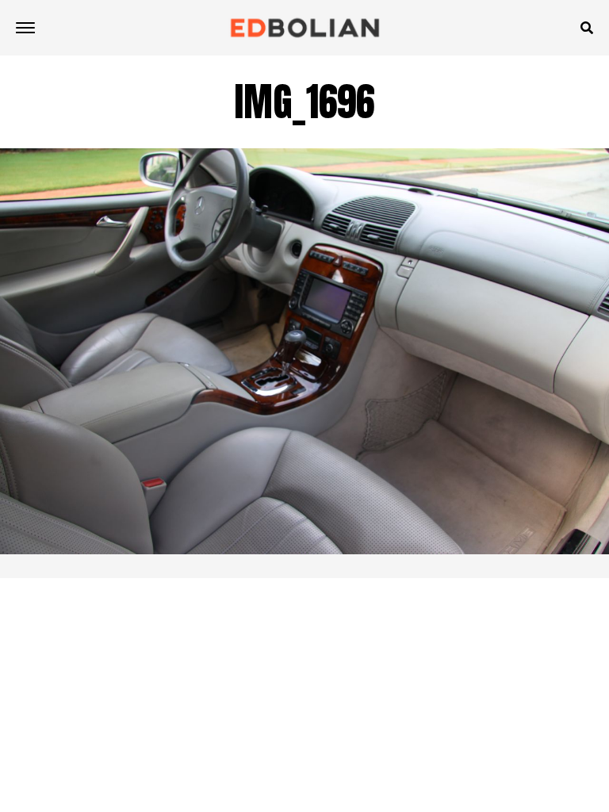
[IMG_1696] (304, 549)
